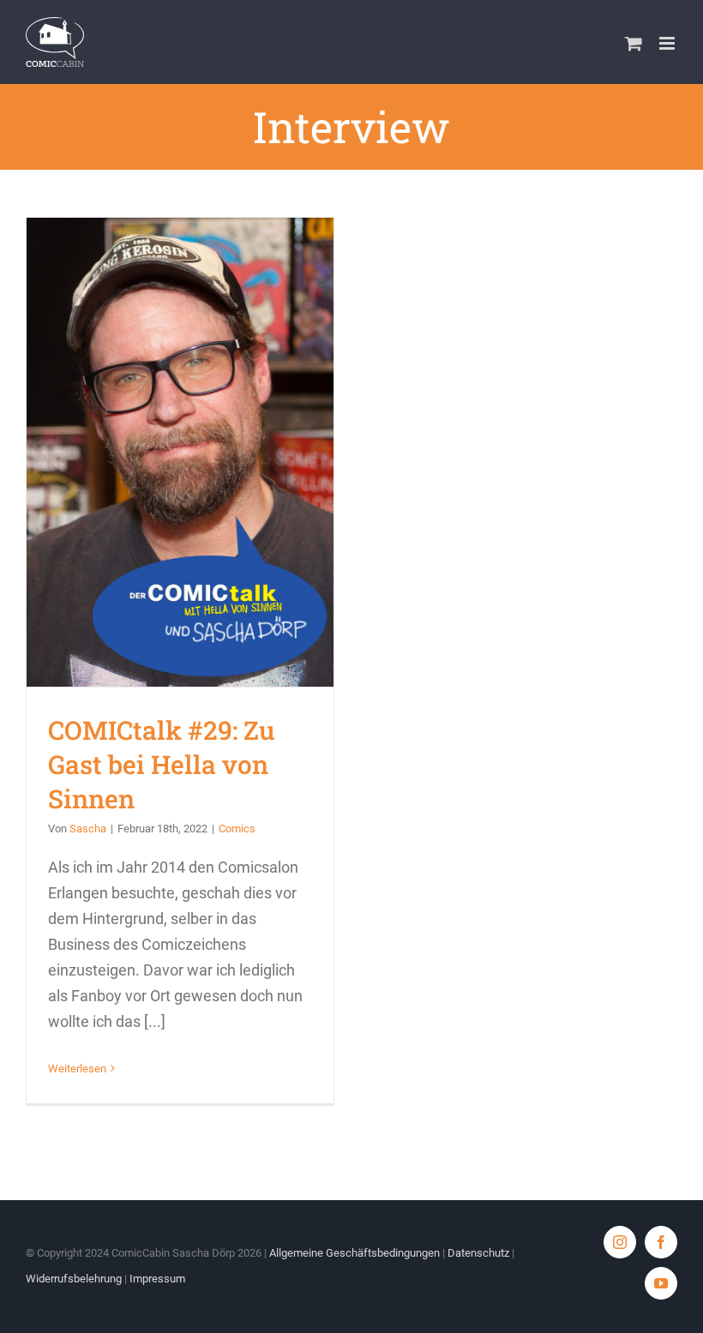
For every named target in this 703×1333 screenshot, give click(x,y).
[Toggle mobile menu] (668, 43)
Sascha (87, 828)
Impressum (157, 1278)
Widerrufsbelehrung (74, 1278)
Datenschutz (478, 1252)
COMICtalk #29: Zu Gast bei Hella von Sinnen (180, 452)
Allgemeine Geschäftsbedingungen (354, 1252)
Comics (237, 828)
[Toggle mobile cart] (633, 43)
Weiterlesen (77, 1068)
